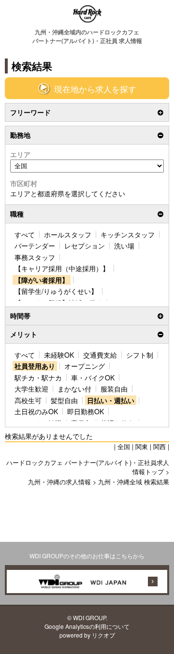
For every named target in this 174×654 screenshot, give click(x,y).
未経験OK (59, 355)
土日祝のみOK (36, 411)
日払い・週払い (110, 400)
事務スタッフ (34, 257)
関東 (141, 446)
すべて (24, 234)
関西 (159, 446)
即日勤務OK (85, 411)
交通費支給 (100, 355)
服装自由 (114, 388)
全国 (123, 446)
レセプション (84, 245)
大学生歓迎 (31, 388)
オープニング (84, 366)
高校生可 (28, 400)
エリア (20, 154)
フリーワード (30, 112)
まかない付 (74, 388)
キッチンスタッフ (128, 234)
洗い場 (124, 245)
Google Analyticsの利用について (87, 626)
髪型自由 (64, 400)
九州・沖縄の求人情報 (59, 482)
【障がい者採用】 (41, 280)
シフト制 (139, 355)
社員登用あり (34, 366)
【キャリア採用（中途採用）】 (61, 268)
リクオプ (103, 635)
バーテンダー (34, 245)
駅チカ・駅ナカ (38, 377)
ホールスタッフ (67, 234)
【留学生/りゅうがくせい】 (56, 291)
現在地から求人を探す (95, 89)
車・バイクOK (93, 377)
